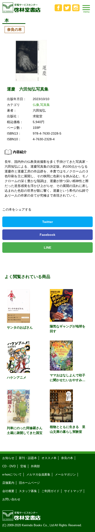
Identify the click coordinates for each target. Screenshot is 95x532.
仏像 (36, 105)
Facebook (47, 234)
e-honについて (12, 474)
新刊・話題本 (28, 458)
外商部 (35, 466)
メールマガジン (65, 474)
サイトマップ (73, 491)
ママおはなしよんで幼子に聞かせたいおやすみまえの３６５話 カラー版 (67, 380)
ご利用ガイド (50, 491)
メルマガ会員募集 (38, 474)
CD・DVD (9, 466)
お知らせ (8, 458)
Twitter (47, 222)
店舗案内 (8, 482)
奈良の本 (14, 29)
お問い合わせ (11, 499)
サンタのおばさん (20, 327)
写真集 (45, 105)
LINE (47, 247)
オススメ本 (49, 458)
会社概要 (8, 491)
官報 (23, 466)
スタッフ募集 (28, 491)
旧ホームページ (29, 482)
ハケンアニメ (16, 377)
